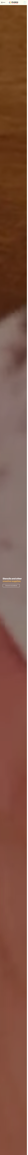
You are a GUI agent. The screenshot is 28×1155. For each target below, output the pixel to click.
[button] (24, 3)
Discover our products (11, 585)
